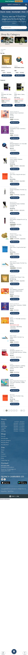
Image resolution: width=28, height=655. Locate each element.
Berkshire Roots (13, 157)
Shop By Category (6, 440)
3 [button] (11, 410)
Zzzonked (12, 349)
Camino (11, 142)
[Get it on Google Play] (22, 482)
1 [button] (6, 410)
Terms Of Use (10, 491)
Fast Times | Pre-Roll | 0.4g (16, 396)
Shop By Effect (5, 442)
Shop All (7, 44)
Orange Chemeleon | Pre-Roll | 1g (18, 189)
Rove (2, 93)
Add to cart (8, 105)
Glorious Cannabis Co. (14, 111)
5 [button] (16, 410)
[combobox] (15, 8)
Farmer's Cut (12, 275)
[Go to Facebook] (2, 479)
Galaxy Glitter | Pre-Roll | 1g (17, 337)
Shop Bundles (4, 438)
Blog (2, 452)
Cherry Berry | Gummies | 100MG (18, 305)
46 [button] (21, 410)
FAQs (2, 458)
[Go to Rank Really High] (14, 496)
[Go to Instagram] (5, 479)
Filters (3, 653)
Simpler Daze (13, 218)
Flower (21, 44)
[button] (26, 4)
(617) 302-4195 (5, 465)
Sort (25, 653)
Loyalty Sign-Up (5, 460)
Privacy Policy (4, 491)
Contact (3, 454)
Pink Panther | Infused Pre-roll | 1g (18, 219)
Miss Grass (12, 173)
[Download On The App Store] (5, 482)
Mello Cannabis (13, 261)
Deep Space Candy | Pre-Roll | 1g (18, 263)
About (2, 450)
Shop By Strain (5, 444)
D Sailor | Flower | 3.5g (15, 235)
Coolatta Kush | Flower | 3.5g (17, 277)
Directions (3, 456)
